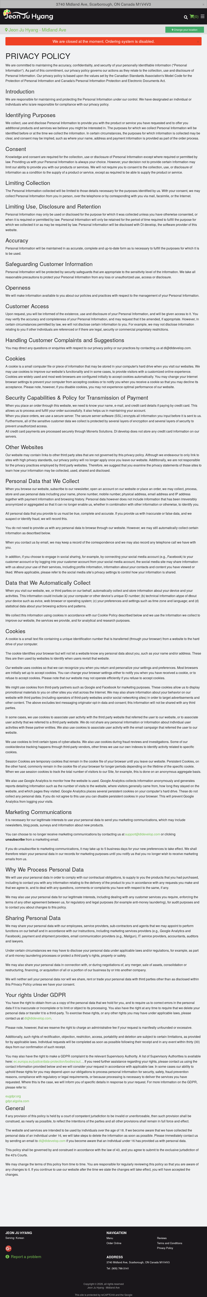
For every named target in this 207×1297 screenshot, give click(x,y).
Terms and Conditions (169, 1243)
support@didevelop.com (142, 834)
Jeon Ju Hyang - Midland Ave (36, 29)
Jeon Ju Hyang (18, 1232)
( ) (196, 16)
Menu (110, 1238)
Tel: (118, 1268)
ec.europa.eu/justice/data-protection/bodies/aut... (48, 1061)
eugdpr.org (13, 1096)
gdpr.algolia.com (17, 1101)
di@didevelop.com (37, 1018)
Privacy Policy (165, 1248)
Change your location (185, 29)
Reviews (162, 1238)
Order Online (114, 1243)
